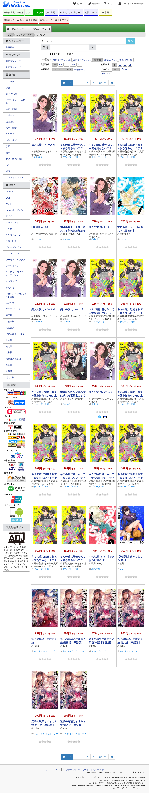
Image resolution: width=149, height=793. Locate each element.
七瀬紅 (51, 234)
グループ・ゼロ (70, 157)
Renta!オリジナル (14, 210)
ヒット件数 (54, 53)
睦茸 (122, 563)
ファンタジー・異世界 (15, 101)
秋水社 (9, 340)
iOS (125, 69)
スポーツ (10, 115)
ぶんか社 (38, 239)
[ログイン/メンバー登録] (120, 1)
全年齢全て (79, 69)
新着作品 (10, 47)
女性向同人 (51, 12)
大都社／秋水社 (13, 358)
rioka (36, 646)
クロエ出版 (11, 241)
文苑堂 (9, 371)
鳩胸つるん (125, 234)
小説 (8, 87)
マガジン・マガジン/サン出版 (16, 295)
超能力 (9, 171)
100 (66, 64)
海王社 (9, 315)
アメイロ (10, 216)
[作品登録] (90, 1)
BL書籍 (63, 12)
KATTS (9, 204)
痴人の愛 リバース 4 (43, 309)
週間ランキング (13, 61)
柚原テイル (75, 234)
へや (36, 234)
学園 (8, 146)
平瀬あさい (36, 154)
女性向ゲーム (75, 12)
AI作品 (20, 20)
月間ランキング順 (82, 59)
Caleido (38, 157)
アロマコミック (13, 222)
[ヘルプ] (105, 1)
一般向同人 (9, 12)
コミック (38, 12)
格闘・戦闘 (11, 109)
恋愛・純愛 (11, 128)
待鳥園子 (78, 398)
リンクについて (53, 769)
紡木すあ (43, 234)
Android (107, 73)
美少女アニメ (61, 20)
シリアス (10, 134)
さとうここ (50, 151)
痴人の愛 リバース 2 (100, 391)
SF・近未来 (11, 94)
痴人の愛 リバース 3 (71, 309)
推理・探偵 (11, 140)
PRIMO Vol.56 (39, 227)
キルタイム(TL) (13, 235)
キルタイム (11, 228)
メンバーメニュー (20, 29)
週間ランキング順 (62, 59)
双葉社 (9, 365)
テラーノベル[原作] (72, 154)
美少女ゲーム (46, 20)
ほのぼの (10, 121)
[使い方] (75, 1)
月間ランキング (13, 67)
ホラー (9, 165)
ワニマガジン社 (13, 309)
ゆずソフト (11, 303)
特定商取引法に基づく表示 (76, 769)
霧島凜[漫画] (68, 151)
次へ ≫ (102, 82)
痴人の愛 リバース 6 (43, 144)
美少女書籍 (31, 20)
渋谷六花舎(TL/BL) (15, 334)
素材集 (20, 12)
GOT (122, 569)
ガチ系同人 (105, 12)
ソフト (29, 12)
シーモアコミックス (15, 259)
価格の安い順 (110, 59)
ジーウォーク (12, 266)
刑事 (8, 152)
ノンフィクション (14, 177)
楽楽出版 (10, 377)
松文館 (9, 346)
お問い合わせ (97, 769)
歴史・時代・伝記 (14, 159)
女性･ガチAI (91, 12)
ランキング (38, 29)
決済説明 (16, 520)
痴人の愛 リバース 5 (100, 227)
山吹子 (66, 234)
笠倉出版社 (11, 321)
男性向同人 (9, 20)
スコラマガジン (13, 281)
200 (73, 64)
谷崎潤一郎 (39, 151)
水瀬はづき (68, 398)
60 (60, 64)
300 (79, 64)
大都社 (9, 352)
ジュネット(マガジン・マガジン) (15, 273)
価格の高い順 (125, 59)
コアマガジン (12, 253)
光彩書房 (10, 328)
